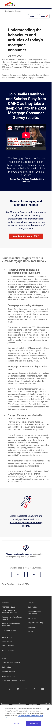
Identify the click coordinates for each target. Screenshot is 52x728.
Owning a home (8, 646)
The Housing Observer (13, 11)
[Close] (48, 709)
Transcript (12, 148)
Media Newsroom (8, 676)
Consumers (7, 638)
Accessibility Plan (45, 704)
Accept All (33, 723)
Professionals (8, 607)
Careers (31, 632)
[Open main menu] (48, 4)
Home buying (7, 641)
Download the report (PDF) (26, 236)
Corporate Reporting (35, 623)
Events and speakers (10, 630)
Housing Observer (8, 672)
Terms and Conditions (19, 704)
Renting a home (8, 650)
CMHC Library (7, 667)
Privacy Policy (5, 704)
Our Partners (32, 618)
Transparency (33, 704)
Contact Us (32, 627)
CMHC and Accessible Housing (13, 681)
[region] (26, 716)
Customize (16, 723)
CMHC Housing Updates (11, 662)
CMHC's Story (33, 607)
